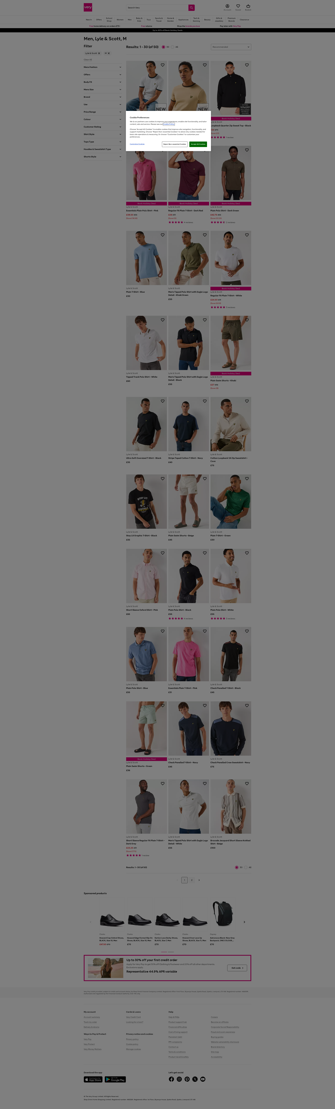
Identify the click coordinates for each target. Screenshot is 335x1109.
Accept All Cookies (198, 144)
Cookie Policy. (169, 124)
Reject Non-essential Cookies (174, 144)
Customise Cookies (137, 144)
